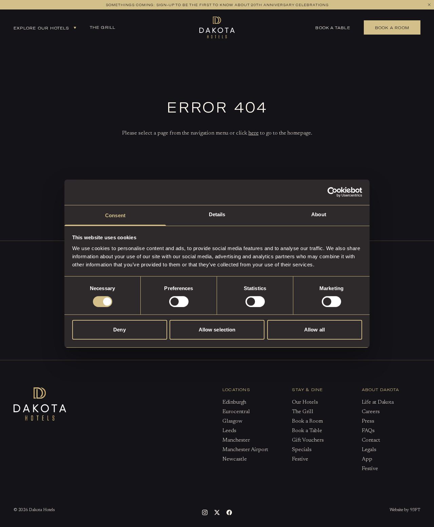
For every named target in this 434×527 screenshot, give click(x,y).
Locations (236, 389)
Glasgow (232, 421)
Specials (302, 449)
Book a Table (332, 27)
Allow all (314, 329)
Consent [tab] (115, 215)
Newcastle (234, 459)
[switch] (179, 301)
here (254, 133)
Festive (300, 459)
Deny (119, 329)
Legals (369, 449)
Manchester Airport (245, 449)
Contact (371, 440)
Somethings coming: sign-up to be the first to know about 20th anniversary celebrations (217, 5)
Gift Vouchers (308, 440)
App (367, 459)
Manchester (236, 440)
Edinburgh (234, 402)
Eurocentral (236, 411)
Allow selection (217, 329)
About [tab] (318, 214)
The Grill (103, 27)
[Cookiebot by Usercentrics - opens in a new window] (332, 192)
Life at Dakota (378, 402)
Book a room (392, 27)
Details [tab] (217, 214)
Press (368, 421)
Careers (371, 411)
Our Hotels (305, 402)
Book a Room (307, 421)
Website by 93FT (405, 510)
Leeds (229, 430)
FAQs (368, 430)
